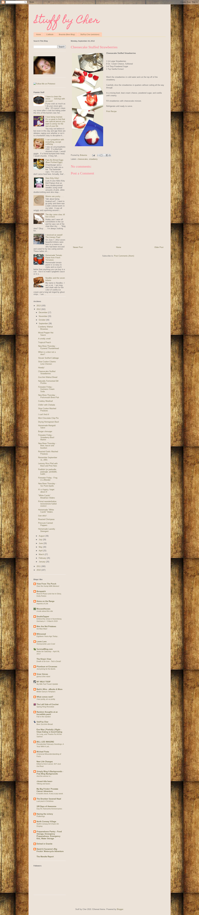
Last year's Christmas (45, 801)
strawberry (93, 159)
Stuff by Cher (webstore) (89, 34)
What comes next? (45, 697)
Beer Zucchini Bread (45, 724)
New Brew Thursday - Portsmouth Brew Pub (48, 396)
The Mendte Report (45, 856)
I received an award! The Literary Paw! (53, 236)
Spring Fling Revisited (45, 707)
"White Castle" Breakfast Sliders (46, 496)
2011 (39, 566)
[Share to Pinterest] (109, 155)
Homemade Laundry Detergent (46, 530)
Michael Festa (43, 752)
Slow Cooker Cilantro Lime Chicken (47, 363)
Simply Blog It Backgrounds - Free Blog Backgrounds (50, 772)
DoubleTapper (43, 616)
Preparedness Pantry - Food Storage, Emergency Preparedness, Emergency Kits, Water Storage (49, 835)
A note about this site (45, 611)
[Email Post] (93, 155)
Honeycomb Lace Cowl (46, 644)
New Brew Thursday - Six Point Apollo (47, 484)
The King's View (44, 659)
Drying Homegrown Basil (48, 422)
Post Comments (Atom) (124, 256)
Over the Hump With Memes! (48, 586)
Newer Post (78, 247)
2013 (39, 306)
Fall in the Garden (44, 717)
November (43, 316)
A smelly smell (44, 339)
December (43, 312)
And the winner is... (44, 776)
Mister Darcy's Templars (46, 692)
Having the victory (45, 814)
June (41, 543)
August (42, 536)
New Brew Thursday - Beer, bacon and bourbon (47, 445)
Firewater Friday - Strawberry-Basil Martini (46, 437)
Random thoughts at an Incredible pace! (47, 713)
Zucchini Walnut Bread (47, 377)
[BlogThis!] (101, 155)
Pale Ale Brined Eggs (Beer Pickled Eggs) (54, 161)
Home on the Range (45, 601)
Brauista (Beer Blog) (67, 34)
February (43, 558)
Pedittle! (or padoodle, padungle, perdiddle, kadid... (47, 471)
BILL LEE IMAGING (45, 742)
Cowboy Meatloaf (45, 401)
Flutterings (41, 816)
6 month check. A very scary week (50, 794)
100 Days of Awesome (46, 806)
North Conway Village (46, 821)
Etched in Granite (44, 844)
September (44, 323)
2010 (39, 570)
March (42, 554)
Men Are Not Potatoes (46, 626)
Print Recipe (111, 111)
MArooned (41, 634)
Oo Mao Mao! (42, 629)
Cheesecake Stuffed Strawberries (46, 372)
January (42, 562)
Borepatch (41, 591)
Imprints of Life (42, 604)
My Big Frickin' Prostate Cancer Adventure (47, 790)
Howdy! (41, 367)
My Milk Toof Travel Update (47, 684)
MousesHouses (43, 609)
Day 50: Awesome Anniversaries (49, 809)
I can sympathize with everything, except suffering (54, 142)
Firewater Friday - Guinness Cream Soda (46, 389)
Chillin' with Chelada (46, 405)
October (42, 320)
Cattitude (49, 34)
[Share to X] (104, 155)
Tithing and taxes (43, 784)
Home (38, 34)
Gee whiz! (42, 516)
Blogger (120, 909)
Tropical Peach (44, 342)
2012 (39, 309)
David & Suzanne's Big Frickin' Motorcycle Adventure (50, 850)
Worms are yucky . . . (54, 196)
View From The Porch (46, 584)
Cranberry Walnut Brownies (45, 328)
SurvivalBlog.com (45, 649)
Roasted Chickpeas (46, 519)
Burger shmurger (45, 431)
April (41, 551)
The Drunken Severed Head (49, 799)
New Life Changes (45, 761)
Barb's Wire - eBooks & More (49, 689)
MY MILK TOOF (44, 682)
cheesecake (83, 159)
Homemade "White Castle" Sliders (46, 511)
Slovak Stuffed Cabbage (48, 358)
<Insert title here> (44, 781)
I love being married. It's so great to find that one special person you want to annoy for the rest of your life (55, 121)
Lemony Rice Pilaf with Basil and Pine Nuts (48, 464)
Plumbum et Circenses (47, 666)
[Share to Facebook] (106, 155)
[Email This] (98, 155)
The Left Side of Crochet (47, 704)
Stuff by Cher (67, 20)
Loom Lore (41, 641)
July (41, 539)
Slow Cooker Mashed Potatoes (47, 409)
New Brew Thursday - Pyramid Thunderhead (48, 347)
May (41, 547)
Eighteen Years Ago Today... (48, 636)
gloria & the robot (43, 677)
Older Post (158, 247)
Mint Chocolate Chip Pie (48, 418)
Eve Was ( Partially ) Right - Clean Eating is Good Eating (49, 730)
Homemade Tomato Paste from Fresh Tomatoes (53, 257)
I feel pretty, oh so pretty (46, 699)
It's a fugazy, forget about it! (46, 490)
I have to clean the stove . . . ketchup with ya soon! (55, 98)
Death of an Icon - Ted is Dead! (49, 661)
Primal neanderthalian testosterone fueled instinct (47, 503)
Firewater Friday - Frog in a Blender (47, 479)
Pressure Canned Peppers (45, 524)
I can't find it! (43, 414)
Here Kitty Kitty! (52, 178)
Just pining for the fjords (46, 669)
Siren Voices (42, 674)
